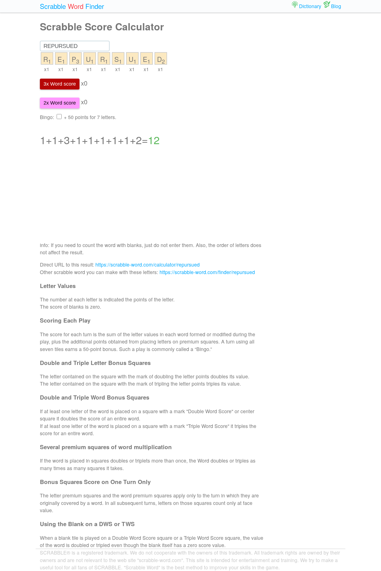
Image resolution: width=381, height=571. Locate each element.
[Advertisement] (152, 197)
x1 (46, 69)
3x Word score (60, 84)
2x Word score (60, 103)
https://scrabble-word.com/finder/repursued (207, 271)
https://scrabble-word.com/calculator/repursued (147, 264)
